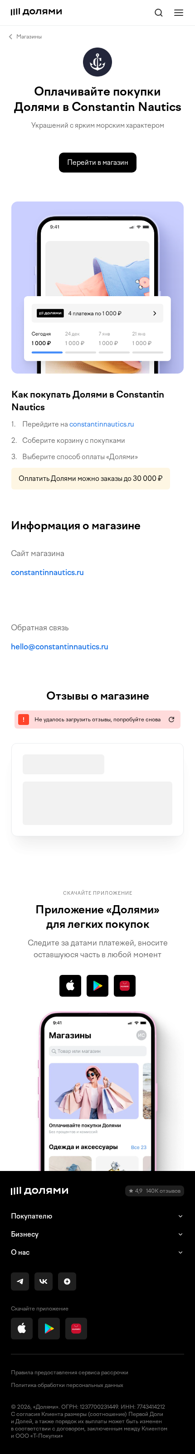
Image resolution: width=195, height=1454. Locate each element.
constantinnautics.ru (101, 424)
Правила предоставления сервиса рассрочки (69, 1372)
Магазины (29, 37)
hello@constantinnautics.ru (59, 646)
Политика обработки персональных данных (67, 1385)
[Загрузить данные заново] (171, 719)
